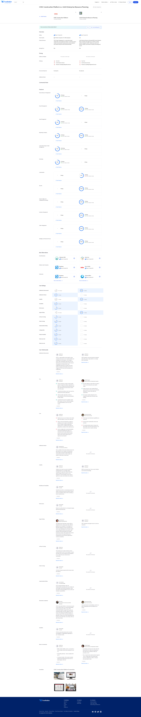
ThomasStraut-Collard (88, 414)
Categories (97, 2)
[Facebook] (95, 712)
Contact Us (66, 707)
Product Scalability (42, 334)
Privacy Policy (51, 711)
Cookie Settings (76, 711)
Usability (40, 299)
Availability (41, 303)
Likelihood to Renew (42, 294)
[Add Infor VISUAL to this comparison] (99, 267)
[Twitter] (98, 712)
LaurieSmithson (61, 582)
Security (46, 711)
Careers (65, 704)
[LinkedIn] (101, 712)
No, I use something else (95, 27)
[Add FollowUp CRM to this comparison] (74, 258)
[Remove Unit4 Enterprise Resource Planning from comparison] (101, 12)
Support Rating (42, 312)
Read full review (59, 373)
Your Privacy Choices (59, 711)
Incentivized (58, 371)
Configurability (41, 330)
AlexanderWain (61, 446)
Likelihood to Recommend (43, 290)
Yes (88, 27)
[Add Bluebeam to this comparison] (74, 267)
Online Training (42, 321)
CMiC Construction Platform (61, 17)
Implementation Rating (43, 325)
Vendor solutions (104, 2)
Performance (41, 308)
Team (65, 703)
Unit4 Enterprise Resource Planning (88, 17)
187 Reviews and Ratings (57, 19)
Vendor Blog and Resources (95, 704)
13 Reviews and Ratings (82, 19)
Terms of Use (41, 711)
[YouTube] (93, 712)
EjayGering (60, 601)
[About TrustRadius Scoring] (54, 35)
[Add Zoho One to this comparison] (99, 258)
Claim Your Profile (93, 703)
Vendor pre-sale (42, 343)
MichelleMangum (87, 645)
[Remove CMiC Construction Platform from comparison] (75, 12)
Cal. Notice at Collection (68, 711)
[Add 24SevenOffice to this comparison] (99, 276)
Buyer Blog (79, 703)
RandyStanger (61, 486)
